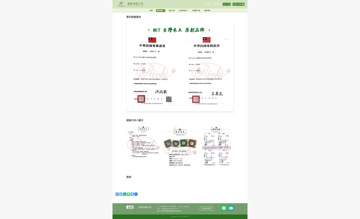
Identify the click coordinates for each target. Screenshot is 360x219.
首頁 (151, 10)
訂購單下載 (196, 10)
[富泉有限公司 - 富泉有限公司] (130, 4)
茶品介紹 (172, 10)
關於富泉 (160, 10)
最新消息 (207, 10)
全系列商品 (183, 10)
